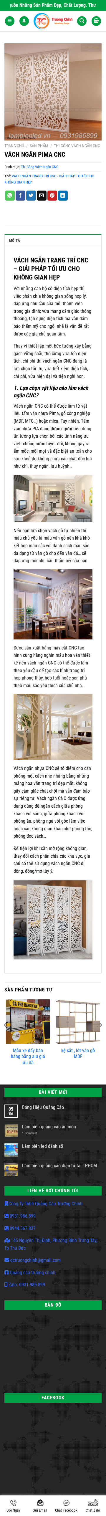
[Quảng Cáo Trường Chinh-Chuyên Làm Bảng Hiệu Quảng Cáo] (53, 21)
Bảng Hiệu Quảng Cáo (43, 1107)
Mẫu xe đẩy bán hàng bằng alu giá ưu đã (28, 1057)
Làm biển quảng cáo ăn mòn (49, 1127)
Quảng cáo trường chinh (32, 1272)
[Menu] (9, 21)
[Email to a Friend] (42, 196)
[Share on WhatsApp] (10, 196)
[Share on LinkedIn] (63, 196)
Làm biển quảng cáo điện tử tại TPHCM (59, 1165)
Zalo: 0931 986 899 (26, 1284)
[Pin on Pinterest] (52, 196)
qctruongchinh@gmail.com (35, 1260)
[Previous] (6, 1037)
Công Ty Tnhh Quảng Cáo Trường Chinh (45, 1203)
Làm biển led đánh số (42, 1146)
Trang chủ (14, 145)
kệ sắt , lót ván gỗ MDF (78, 1053)
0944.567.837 (22, 1228)
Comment (29, 1133)
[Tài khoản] (24, 21)
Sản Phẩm (39, 145)
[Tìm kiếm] (82, 21)
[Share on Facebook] (20, 196)
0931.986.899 (22, 1216)
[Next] (100, 1037)
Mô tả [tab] (14, 240)
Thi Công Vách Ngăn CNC (77, 145)
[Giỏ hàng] (96, 21)
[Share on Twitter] (31, 196)
